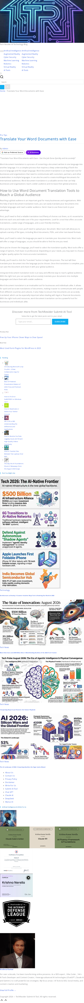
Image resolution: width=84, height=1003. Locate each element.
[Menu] (2, 51)
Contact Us (10, 776)
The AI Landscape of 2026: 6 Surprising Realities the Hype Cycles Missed (22, 767)
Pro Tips (3, 135)
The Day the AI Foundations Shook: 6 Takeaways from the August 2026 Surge (13, 466)
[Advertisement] (42, 111)
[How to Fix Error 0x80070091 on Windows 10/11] (6, 393)
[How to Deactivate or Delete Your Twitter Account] (6, 405)
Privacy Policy (11, 779)
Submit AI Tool (11, 789)
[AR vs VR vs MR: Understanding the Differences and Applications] (6, 418)
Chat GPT (9, 792)
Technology (5, 590)
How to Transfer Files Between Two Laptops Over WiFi (13, 453)
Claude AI (9, 795)
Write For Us (10, 785)
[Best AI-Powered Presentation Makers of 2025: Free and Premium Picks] (6, 378)
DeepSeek (9, 798)
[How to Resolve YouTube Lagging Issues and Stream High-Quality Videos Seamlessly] (6, 433)
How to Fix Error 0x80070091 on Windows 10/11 (12, 399)
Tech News (4, 647)
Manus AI (9, 802)
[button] (2, 87)
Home (2, 91)
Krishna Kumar (6, 969)
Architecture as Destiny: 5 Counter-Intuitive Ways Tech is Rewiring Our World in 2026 (27, 595)
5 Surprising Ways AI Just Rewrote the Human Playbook (17, 710)
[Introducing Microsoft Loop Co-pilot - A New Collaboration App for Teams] (6, 363)
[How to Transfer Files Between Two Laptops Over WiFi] (6, 447)
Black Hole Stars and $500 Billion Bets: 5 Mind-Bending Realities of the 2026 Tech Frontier (28, 652)
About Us (9, 772)
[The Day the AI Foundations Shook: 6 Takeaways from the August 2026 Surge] (6, 460)
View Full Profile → (8, 990)
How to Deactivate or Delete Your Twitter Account (11, 411)
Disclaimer (9, 782)
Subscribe (60, 321)
